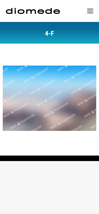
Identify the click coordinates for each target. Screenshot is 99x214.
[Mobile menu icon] (90, 11)
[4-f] (49, 98)
